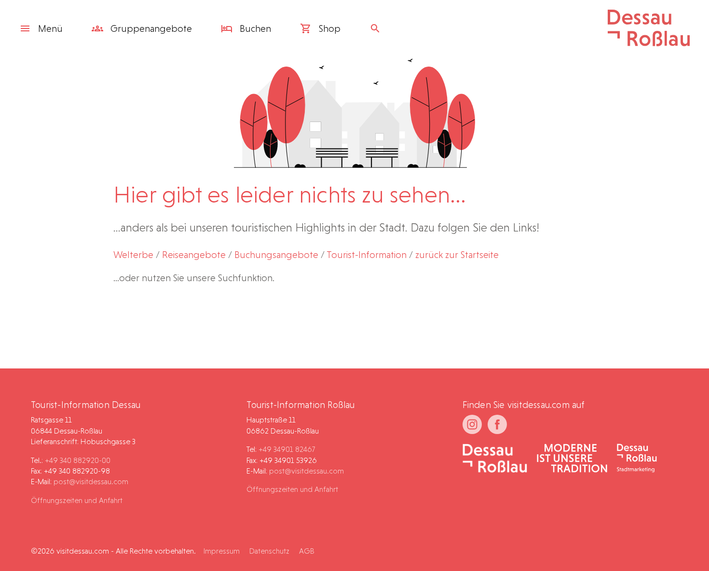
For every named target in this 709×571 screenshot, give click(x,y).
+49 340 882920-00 (77, 460)
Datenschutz (269, 551)
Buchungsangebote (276, 254)
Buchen (254, 28)
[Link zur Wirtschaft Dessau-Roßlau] (572, 459)
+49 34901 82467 (287, 449)
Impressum (222, 551)
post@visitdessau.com (91, 481)
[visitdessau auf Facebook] (497, 424)
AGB (306, 551)
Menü (50, 28)
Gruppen (150, 28)
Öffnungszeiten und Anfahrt (77, 500)
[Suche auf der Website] (377, 28)
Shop (328, 28)
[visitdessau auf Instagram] (472, 424)
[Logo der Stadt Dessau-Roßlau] (649, 43)
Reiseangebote (194, 254)
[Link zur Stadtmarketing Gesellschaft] (637, 459)
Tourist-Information (367, 254)
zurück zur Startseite (457, 254)
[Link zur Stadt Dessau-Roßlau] (495, 459)
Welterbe (133, 254)
